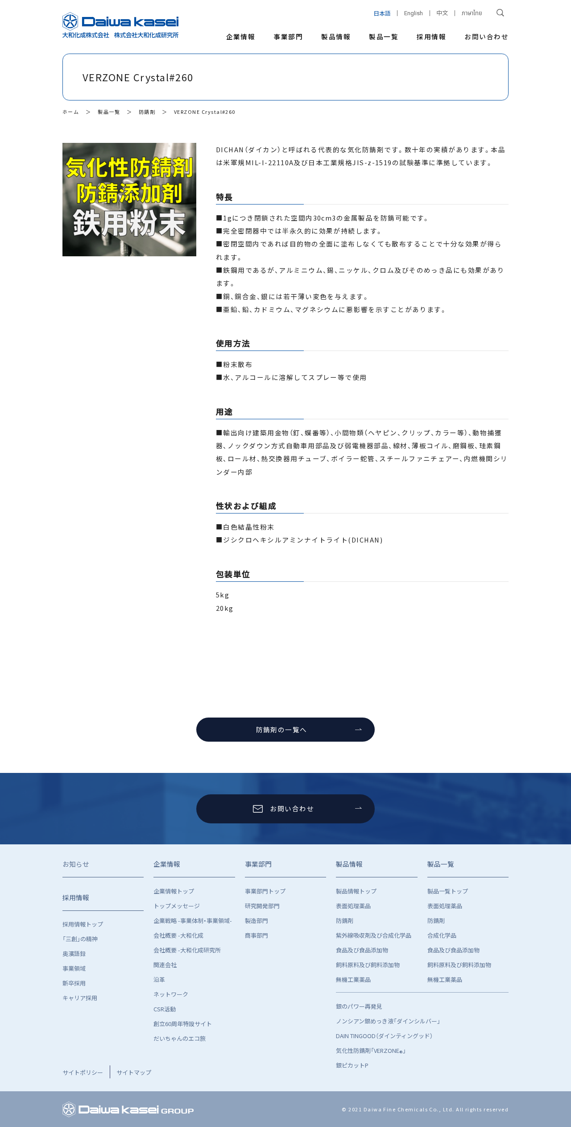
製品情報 (336, 36)
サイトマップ (133, 1072)
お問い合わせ (486, 36)
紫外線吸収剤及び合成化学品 (373, 935)
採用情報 (431, 36)
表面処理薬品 (353, 906)
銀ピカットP (352, 1065)
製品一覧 (383, 36)
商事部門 (256, 935)
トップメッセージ (176, 906)
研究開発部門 (262, 906)
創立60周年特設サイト (182, 1023)
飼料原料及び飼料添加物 (368, 964)
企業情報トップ (173, 891)
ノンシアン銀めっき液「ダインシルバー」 (388, 1021)
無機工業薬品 (353, 979)
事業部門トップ (265, 891)
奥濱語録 (74, 953)
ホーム (70, 111)
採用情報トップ (82, 924)
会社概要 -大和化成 (178, 935)
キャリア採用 (79, 997)
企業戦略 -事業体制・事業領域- (192, 920)
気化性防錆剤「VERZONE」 (371, 1051)
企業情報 (241, 36)
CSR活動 (164, 1009)
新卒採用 (74, 983)
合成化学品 (441, 935)
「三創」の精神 (80, 939)
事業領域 (74, 968)
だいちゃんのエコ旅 (179, 1038)
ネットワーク (170, 994)
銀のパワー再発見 (359, 1006)
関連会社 (165, 964)
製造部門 (256, 920)
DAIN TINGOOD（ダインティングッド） (384, 1035)
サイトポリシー (82, 1072)
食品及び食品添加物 (362, 950)
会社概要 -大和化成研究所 (187, 950)
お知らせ (75, 863)
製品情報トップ (356, 891)
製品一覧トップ (447, 891)
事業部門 (288, 36)
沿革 (159, 979)
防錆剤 (147, 111)
